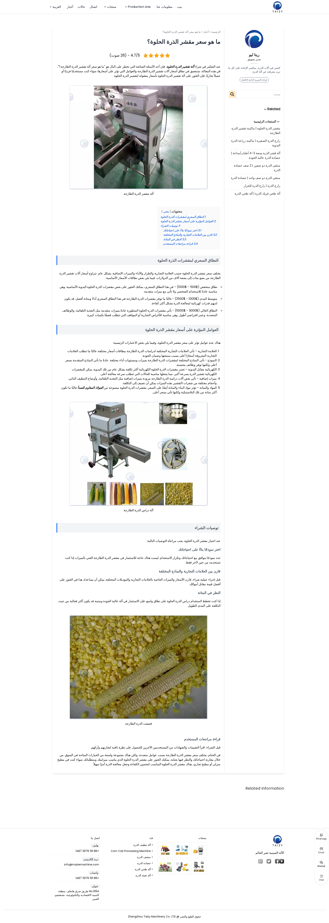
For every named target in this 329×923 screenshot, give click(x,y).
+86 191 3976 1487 (87, 851)
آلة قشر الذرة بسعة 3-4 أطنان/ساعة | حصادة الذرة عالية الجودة (255, 155)
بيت (179, 7)
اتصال (93, 7)
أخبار (70, 7)
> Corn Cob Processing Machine (132, 851)
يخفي (166, 211)
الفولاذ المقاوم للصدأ (90, 387)
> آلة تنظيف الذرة (143, 845)
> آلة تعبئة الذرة (144, 875)
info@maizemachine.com (81, 864)
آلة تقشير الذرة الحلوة (180, 66)
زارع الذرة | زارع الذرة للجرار (262, 185)
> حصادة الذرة (145, 863)
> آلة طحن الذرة (144, 869)
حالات (81, 7)
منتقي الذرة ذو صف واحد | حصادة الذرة (255, 178)
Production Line (139, 7)
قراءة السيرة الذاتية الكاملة (254, 79)
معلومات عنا (164, 7)
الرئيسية (215, 32)
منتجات (111, 7)
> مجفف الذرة (145, 857)
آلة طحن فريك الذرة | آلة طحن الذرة (257, 193)
